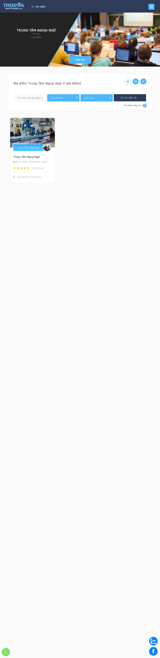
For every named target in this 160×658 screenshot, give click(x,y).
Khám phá (80, 59)
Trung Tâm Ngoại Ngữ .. (27, 156)
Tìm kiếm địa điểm (133, 98)
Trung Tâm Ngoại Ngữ (28, 147)
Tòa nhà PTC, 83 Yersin (29, 177)
